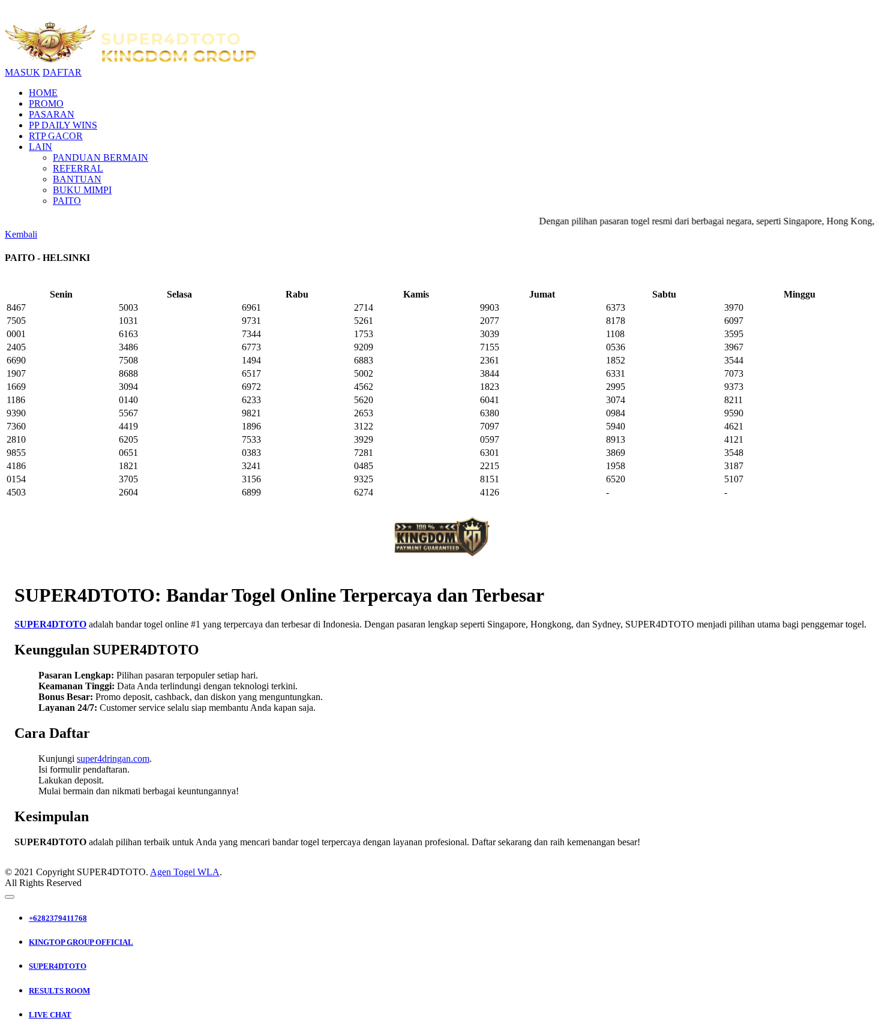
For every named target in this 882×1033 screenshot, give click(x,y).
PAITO (67, 201)
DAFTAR (62, 72)
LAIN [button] (40, 147)
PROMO (46, 103)
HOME (43, 93)
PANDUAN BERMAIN (100, 157)
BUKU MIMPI (82, 190)
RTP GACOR (56, 136)
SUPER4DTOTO (50, 624)
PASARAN (51, 114)
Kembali (21, 234)
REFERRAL (78, 168)
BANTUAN (77, 179)
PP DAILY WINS (63, 125)
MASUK (22, 72)
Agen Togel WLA (185, 872)
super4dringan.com (113, 758)
